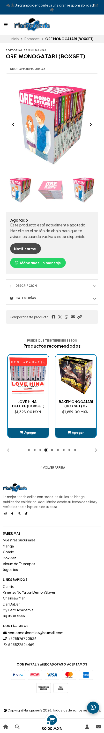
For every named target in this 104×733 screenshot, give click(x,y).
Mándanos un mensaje (40, 263)
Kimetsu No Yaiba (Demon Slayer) (30, 592)
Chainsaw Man (14, 598)
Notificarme (25, 249)
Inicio (15, 39)
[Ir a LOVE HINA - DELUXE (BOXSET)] (28, 375)
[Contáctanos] (98, 727)
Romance (32, 39)
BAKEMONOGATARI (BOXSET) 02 (76, 403)
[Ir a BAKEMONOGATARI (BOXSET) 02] (75, 375)
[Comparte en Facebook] (53, 317)
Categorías (25, 298)
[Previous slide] (13, 124)
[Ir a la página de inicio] (5, 727)
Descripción (26, 286)
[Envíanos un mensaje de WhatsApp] (93, 708)
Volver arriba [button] (54, 467)
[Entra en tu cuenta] (87, 727)
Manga (8, 546)
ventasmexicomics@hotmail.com (35, 632)
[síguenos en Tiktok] (26, 513)
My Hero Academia (18, 610)
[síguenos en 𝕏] (19, 513)
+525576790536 (22, 638)
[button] (79, 317)
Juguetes (10, 569)
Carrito (9, 586)
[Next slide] (90, 124)
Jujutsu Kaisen (14, 616)
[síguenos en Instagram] (5, 513)
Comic (8, 551)
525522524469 (21, 644)
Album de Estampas (19, 563)
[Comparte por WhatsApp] (66, 317)
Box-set (9, 558)
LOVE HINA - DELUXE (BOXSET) (28, 403)
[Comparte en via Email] (73, 317)
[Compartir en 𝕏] (60, 317)
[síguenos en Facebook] (12, 513)
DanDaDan (12, 604)
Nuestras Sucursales (19, 540)
